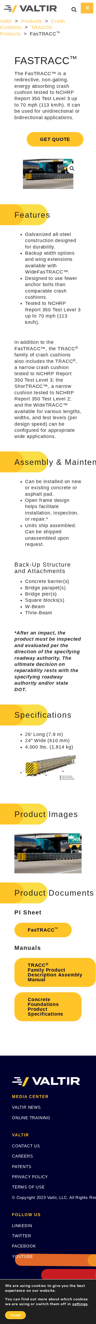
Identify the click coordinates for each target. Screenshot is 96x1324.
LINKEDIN (22, 1225)
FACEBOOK (24, 1246)
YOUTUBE (22, 1256)
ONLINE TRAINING (31, 1117)
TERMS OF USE (28, 1187)
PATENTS (21, 1166)
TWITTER (21, 1236)
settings (79, 1304)
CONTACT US (26, 1146)
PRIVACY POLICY (30, 1177)
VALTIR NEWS (26, 1107)
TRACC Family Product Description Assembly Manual (55, 972)
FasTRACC (43, 930)
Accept (15, 1315)
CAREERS (22, 1156)
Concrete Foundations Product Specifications (45, 1007)
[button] (72, 168)
